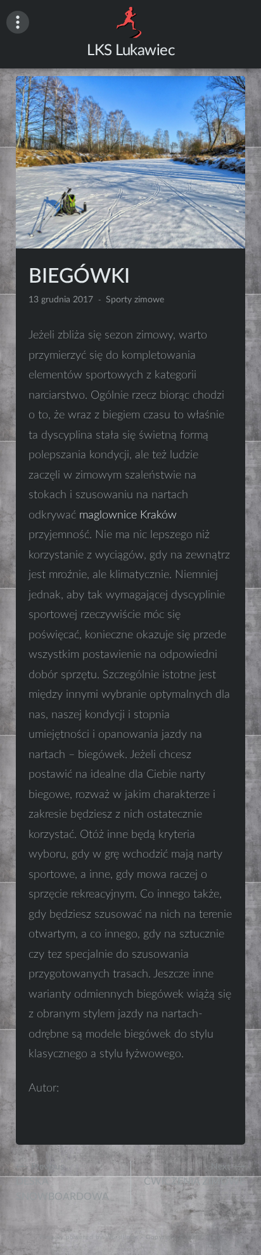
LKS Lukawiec (130, 50)
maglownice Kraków (128, 515)
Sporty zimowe (135, 299)
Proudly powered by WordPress (89, 1237)
